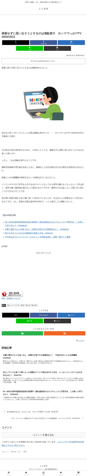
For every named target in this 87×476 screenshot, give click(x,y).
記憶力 (35, 305)
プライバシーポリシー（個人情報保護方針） (43, 469)
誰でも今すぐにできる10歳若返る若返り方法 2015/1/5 (29, 233)
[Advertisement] (43, 23)
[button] (57, 48)
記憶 (28, 305)
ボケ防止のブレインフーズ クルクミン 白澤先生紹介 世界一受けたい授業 (37, 237)
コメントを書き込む (43, 435)
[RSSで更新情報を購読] (64, 333)
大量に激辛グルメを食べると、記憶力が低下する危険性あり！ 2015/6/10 (37, 229)
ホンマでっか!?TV (14, 305)
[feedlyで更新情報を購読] (22, 333)
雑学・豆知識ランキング (11, 298)
